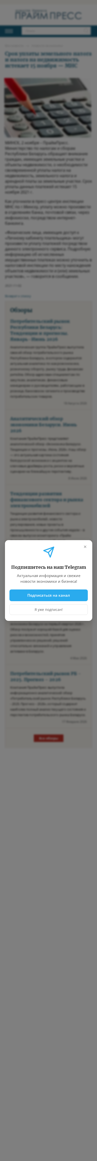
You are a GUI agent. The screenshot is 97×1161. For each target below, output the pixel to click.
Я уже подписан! (49, 609)
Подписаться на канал (48, 595)
